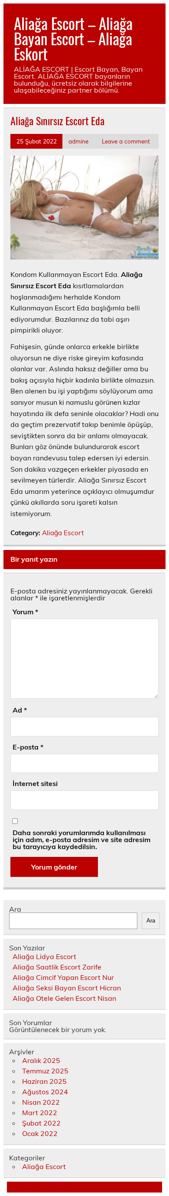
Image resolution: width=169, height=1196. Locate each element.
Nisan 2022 (41, 1102)
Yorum (25, 611)
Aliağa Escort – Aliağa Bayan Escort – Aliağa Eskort (73, 38)
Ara (15, 909)
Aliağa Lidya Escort (44, 956)
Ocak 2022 (40, 1133)
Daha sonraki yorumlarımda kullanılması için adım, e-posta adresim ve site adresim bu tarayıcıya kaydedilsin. (81, 839)
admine (78, 141)
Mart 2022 (39, 1112)
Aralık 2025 (41, 1060)
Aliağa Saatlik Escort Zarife (57, 967)
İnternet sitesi (35, 783)
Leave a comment (126, 141)
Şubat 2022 (41, 1123)
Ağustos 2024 (45, 1091)
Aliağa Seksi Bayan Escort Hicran (67, 987)
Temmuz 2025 (45, 1070)
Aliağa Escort (63, 533)
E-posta (28, 746)
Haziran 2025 (44, 1081)
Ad (20, 709)
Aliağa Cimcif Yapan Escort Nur (63, 977)
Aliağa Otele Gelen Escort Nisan (64, 998)
